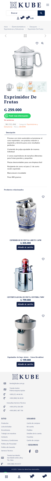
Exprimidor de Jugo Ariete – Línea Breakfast (26, 357)
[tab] (25, 133)
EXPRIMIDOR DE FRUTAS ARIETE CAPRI (25, 240)
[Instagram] (37, 451)
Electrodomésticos (19, 27)
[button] (42, 43)
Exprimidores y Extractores (14, 29)
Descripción (10, 133)
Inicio (6, 27)
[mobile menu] (48, 5)
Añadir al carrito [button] (25, 247)
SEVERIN (22, 127)
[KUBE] (25, 5)
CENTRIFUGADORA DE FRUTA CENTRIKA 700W (25, 297)
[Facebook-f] (30, 451)
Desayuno (33, 27)
